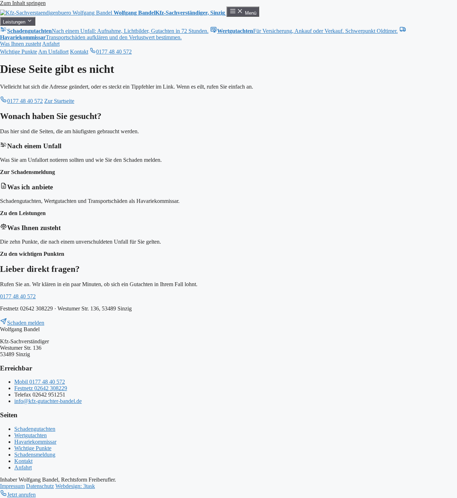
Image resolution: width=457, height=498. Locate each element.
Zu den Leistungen (23, 213)
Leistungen (15, 22)
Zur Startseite (59, 101)
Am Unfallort (53, 52)
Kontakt (79, 52)
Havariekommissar (35, 442)
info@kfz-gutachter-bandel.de (48, 401)
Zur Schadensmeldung (27, 172)
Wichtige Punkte (18, 52)
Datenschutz (40, 486)
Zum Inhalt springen (23, 3)
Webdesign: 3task (75, 486)
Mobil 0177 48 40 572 (39, 382)
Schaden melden (25, 323)
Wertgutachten (30, 435)
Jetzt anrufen (21, 495)
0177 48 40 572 (114, 52)
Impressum (12, 486)
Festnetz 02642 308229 (40, 388)
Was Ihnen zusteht (20, 44)
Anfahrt (51, 44)
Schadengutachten (34, 429)
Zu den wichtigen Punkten (32, 254)
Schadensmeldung (34, 455)
